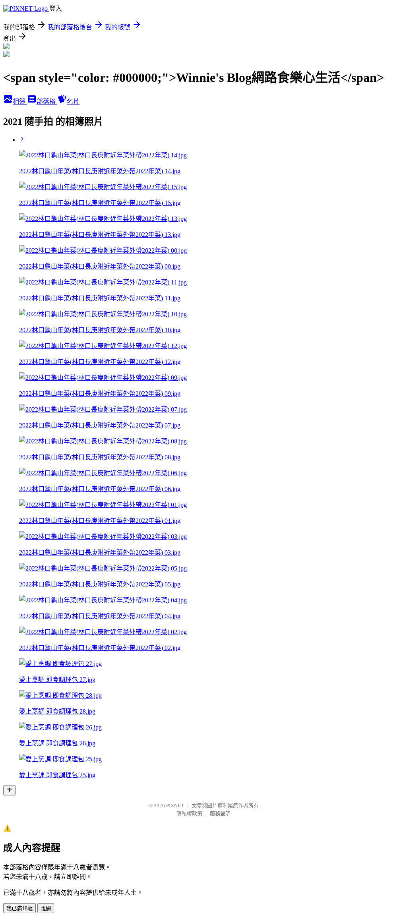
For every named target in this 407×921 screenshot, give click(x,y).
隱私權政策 (189, 814)
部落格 (47, 101)
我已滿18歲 (19, 908)
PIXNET (175, 806)
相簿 (20, 101)
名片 (73, 101)
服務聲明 (220, 814)
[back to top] (9, 790)
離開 (46, 908)
